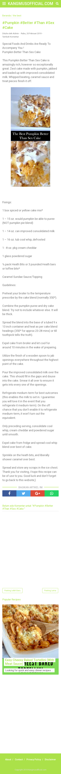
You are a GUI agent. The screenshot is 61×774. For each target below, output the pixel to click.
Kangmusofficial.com (30, 3)
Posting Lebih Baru (12, 590)
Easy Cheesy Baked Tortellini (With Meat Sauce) (29, 662)
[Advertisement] (30, 717)
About (8, 759)
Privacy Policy (33, 759)
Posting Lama (50, 590)
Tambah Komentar (10, 37)
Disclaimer (50, 759)
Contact (19, 759)
